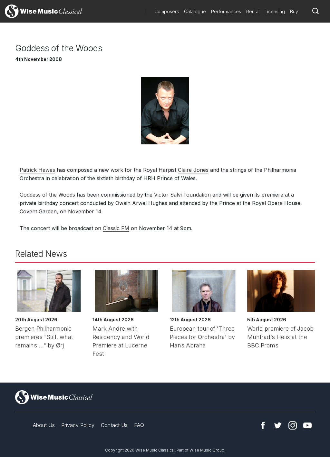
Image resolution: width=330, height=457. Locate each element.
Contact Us (114, 425)
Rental (252, 11)
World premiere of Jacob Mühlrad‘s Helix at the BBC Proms (280, 337)
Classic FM (116, 228)
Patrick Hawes (37, 170)
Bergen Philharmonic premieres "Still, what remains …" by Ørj (44, 337)
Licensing (275, 11)
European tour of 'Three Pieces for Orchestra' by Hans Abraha (202, 337)
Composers (166, 11)
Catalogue (195, 11)
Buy (294, 11)
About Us (44, 425)
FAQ (139, 425)
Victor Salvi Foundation (182, 194)
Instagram (292, 425)
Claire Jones (193, 170)
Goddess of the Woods (47, 194)
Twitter (278, 425)
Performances (226, 11)
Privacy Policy (77, 425)
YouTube (307, 425)
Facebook (263, 425)
